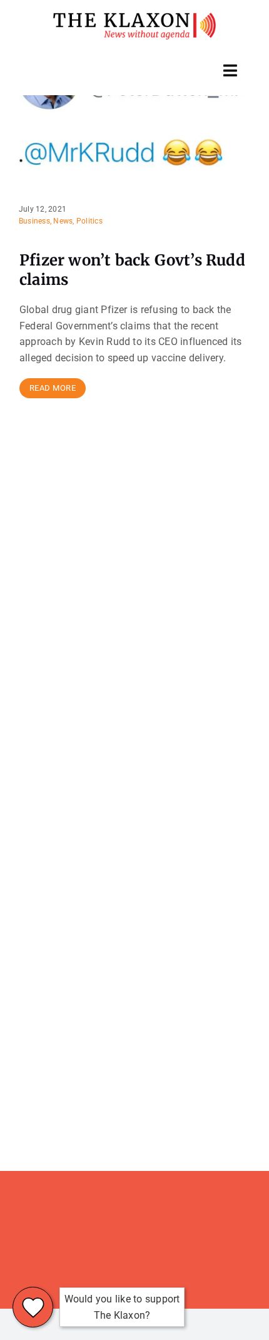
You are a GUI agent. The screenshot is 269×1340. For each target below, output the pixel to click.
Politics (89, 221)
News (63, 221)
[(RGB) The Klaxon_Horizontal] (134, 17)
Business (34, 221)
